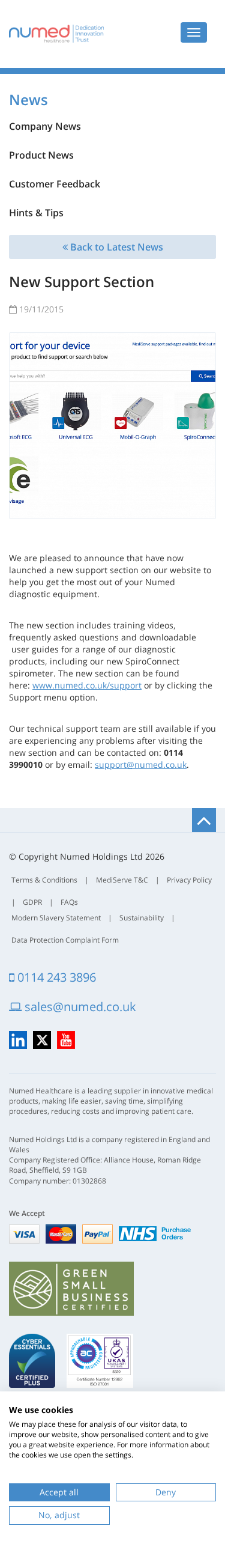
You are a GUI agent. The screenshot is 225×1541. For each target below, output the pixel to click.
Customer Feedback (54, 183)
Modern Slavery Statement (56, 918)
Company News (45, 126)
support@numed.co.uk (141, 764)
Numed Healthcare (56, 33)
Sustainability (141, 918)
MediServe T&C (122, 880)
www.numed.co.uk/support (87, 685)
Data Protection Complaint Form (65, 940)
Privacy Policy (189, 880)
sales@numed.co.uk (79, 1006)
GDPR (32, 902)
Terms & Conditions (44, 880)
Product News (41, 155)
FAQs (69, 902)
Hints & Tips (36, 212)
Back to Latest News (115, 247)
